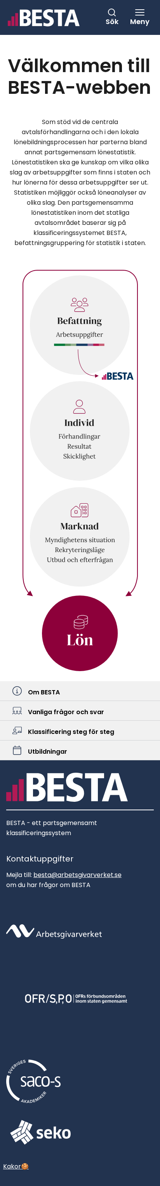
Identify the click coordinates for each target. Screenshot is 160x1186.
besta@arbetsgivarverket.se (77, 874)
